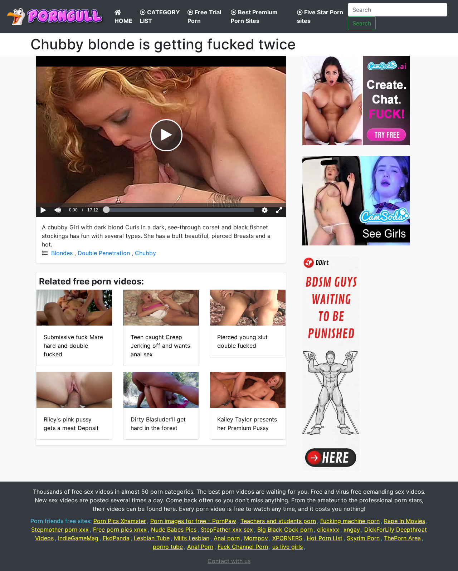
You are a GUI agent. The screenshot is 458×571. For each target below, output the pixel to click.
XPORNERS (287, 538)
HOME (123, 20)
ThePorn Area (402, 538)
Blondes (62, 253)
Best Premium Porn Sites (254, 16)
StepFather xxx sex (227, 529)
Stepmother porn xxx (60, 529)
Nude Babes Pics (173, 529)
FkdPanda (116, 538)
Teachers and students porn (278, 520)
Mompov (256, 538)
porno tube (168, 546)
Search (361, 23)
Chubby (145, 253)
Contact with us (229, 561)
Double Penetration (104, 253)
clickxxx (328, 529)
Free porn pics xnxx (120, 529)
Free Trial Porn (204, 16)
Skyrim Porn (363, 538)
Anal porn (227, 538)
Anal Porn (200, 546)
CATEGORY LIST (160, 16)
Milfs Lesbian (191, 538)
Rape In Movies (404, 520)
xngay (352, 529)
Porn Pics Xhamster (119, 520)
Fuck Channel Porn (243, 546)
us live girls (287, 546)
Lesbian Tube (152, 538)
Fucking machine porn (350, 520)
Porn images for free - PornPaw (193, 520)
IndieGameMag (78, 538)
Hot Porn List (324, 538)
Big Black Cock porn (285, 529)
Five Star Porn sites (320, 16)
